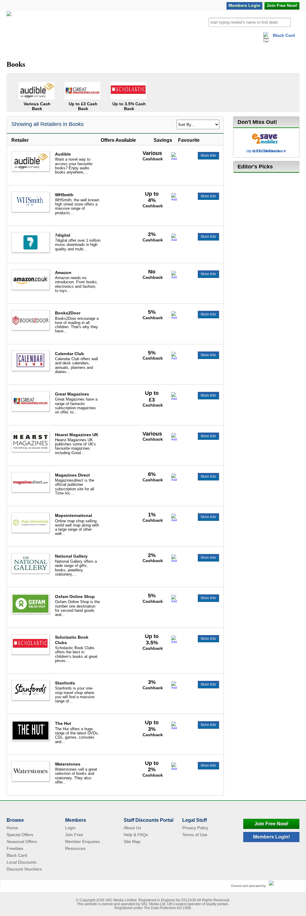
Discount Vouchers (24, 869)
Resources (75, 848)
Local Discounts (21, 862)
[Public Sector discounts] (9, 25)
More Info (208, 155)
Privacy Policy (195, 827)
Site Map (132, 841)
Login (244, 5)
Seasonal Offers (22, 841)
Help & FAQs (136, 834)
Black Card (284, 35)
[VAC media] (282, 883)
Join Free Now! (271, 823)
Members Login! (271, 836)
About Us (132, 827)
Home (12, 827)
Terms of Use (194, 834)
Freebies (15, 848)
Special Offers (20, 834)
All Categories (31, 49)
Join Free (282, 5)
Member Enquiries (82, 841)
